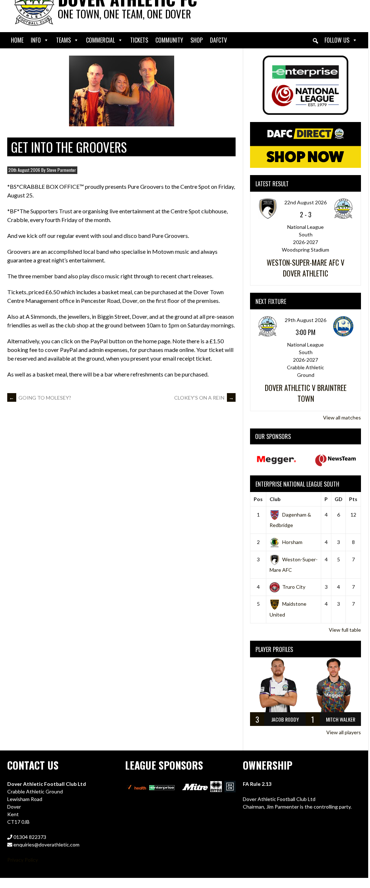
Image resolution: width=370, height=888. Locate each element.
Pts (353, 499)
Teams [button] (63, 40)
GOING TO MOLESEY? (40, 398)
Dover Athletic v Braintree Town (306, 393)
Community (169, 40)
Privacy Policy (22, 860)
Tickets (139, 40)
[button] (315, 40)
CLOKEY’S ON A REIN (204, 398)
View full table (345, 630)
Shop (196, 40)
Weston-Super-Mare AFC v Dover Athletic (305, 268)
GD (339, 499)
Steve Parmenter (61, 170)
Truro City (293, 587)
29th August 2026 (305, 320)
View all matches (342, 417)
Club (275, 499)
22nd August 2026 (305, 202)
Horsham (292, 542)
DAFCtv (218, 40)
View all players (343, 732)
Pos (258, 499)
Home (17, 40)
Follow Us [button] (336, 40)
